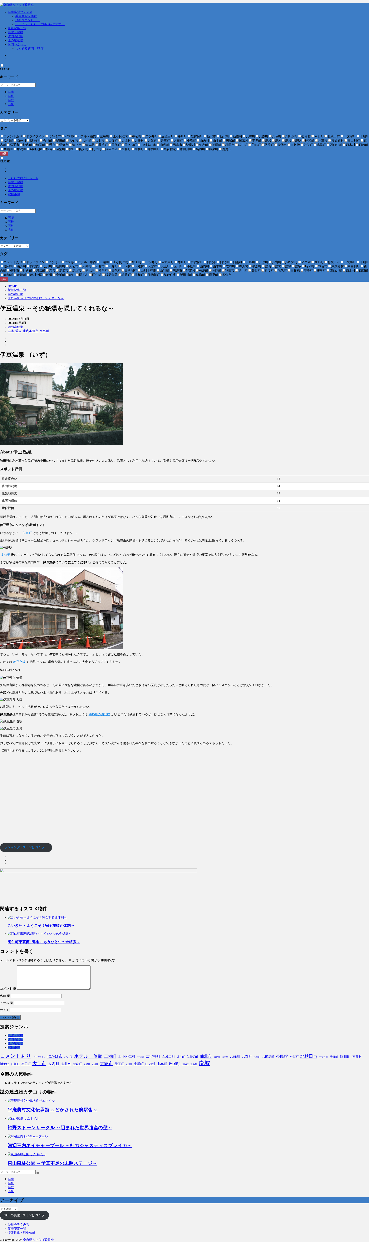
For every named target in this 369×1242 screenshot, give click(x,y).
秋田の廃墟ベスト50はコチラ (24, 1215)
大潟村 (87, 1064)
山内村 (150, 1064)
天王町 (119, 1064)
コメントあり (15, 1056)
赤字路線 (19, 661)
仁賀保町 (192, 1056)
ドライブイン (39, 1057)
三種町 (110, 1056)
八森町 (247, 1056)
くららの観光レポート (23, 178)
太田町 (129, 1064)
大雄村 (95, 1064)
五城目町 (168, 1056)
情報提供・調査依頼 (21, 1232)
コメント (8, 988)
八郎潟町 (268, 1056)
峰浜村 (185, 1064)
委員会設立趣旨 (26, 16)
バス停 (68, 1056)
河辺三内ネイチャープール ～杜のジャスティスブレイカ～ (70, 1145)
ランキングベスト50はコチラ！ (25, 847)
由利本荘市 (30, 331)
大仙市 (39, 1063)
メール (6, 1002)
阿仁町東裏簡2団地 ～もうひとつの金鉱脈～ (44, 942)
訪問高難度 (15, 36)
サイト (4, 1010)
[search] (37, 1173)
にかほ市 (55, 1056)
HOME (12, 286)
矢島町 (44, 331)
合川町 (15, 1064)
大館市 (106, 1063)
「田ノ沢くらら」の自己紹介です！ (40, 24)
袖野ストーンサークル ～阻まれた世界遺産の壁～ (60, 1127)
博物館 (4, 1064)
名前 (5, 995)
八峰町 (235, 1056)
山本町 (162, 1064)
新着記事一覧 (17, 28)
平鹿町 (193, 1064)
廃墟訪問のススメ (20, 12)
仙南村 (225, 1057)
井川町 (181, 1056)
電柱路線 (14, 194)
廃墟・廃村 (15, 32)
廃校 (11, 96)
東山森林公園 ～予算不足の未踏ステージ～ (52, 1163)
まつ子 (5, 554)
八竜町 (256, 1057)
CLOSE (5, 69)
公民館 (282, 1056)
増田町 (26, 1064)
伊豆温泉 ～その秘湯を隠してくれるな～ (36, 298)
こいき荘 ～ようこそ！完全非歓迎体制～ (41, 925)
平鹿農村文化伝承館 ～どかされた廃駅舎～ (52, 1109)
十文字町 (323, 1057)
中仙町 (140, 1057)
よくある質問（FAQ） (30, 48)
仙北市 (206, 1056)
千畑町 (334, 1056)
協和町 (345, 1056)
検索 (4, 153)
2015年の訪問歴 (99, 714)
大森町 (77, 1064)
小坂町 (139, 1064)
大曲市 (66, 1064)
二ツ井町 (153, 1056)
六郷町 (294, 1056)
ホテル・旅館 (88, 1056)
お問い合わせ (17, 44)
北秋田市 (308, 1056)
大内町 (53, 1064)
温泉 (11, 104)
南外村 (357, 1056)
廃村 (11, 100)
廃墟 (11, 92)
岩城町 (174, 1064)
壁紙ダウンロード (27, 20)
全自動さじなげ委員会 (38, 1239)
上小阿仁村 (126, 1056)
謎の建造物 (15, 40)
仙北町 (217, 1057)
